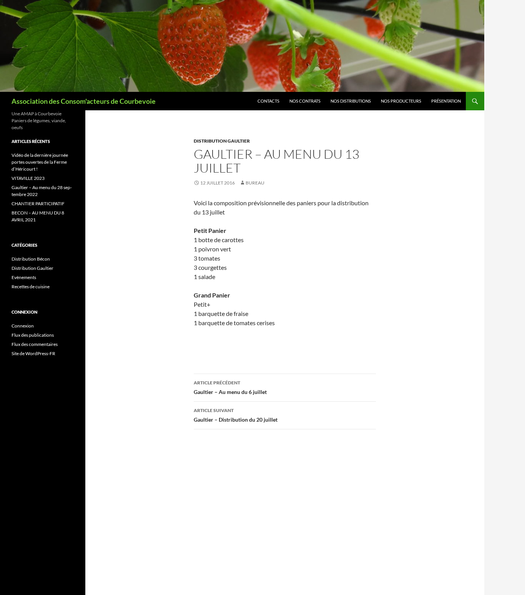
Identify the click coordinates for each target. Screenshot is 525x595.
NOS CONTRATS (305, 100)
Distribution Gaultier (222, 141)
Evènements (24, 277)
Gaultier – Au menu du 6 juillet (230, 387)
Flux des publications (33, 335)
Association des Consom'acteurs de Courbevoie (84, 101)
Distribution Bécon (31, 259)
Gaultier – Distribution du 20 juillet (235, 415)
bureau (255, 183)
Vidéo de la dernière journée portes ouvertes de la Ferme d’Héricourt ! (40, 162)
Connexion (23, 326)
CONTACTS (268, 100)
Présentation (446, 100)
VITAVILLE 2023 (28, 178)
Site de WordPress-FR (33, 353)
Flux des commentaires (35, 344)
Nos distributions (351, 100)
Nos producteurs (401, 100)
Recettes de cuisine (31, 286)
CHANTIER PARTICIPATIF (38, 203)
